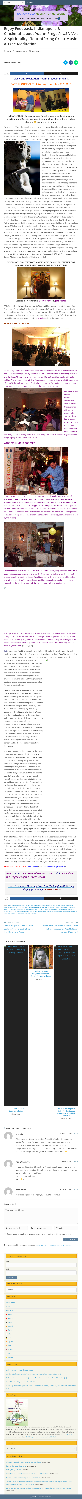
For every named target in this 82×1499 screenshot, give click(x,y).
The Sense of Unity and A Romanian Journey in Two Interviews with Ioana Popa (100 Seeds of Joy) (36, 1378)
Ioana (9, 51)
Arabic (9, 1322)
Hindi (9, 1346)
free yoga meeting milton (25, 910)
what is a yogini (23, 912)
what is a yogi (13, 912)
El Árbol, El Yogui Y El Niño (14, 1470)
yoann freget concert (28, 914)
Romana (10, 1357)
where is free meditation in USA (39, 912)
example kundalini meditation (17, 905)
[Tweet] (61, 73)
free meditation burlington (62, 905)
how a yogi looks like (41, 910)
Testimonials (10, 1310)
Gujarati (10, 1342)
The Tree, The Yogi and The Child (16, 1466)
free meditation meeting (42, 907)
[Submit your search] (23, 2)
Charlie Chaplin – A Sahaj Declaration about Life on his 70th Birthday (27, 1474)
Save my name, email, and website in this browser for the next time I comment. (39, 1234)
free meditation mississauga (59, 907)
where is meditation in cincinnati (60, 912)
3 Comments (36, 51)
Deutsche (10, 1338)
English (9, 1314)
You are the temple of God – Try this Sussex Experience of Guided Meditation (66, 1112)
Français (10, 1318)
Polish (9, 1353)
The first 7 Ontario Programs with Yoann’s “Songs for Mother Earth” (41, 973)
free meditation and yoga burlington (40, 905)
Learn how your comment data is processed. (54, 1245)
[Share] (27, 73)
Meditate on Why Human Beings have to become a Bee (23, 1478)
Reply (76, 1133)
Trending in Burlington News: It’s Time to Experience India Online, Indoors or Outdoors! (33, 1374)
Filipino (9, 1330)
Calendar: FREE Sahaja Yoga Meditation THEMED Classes (23, 1462)
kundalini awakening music (58, 910)
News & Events (21, 51)
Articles (8, 1306)
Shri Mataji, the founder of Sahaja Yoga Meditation (41, 1437)
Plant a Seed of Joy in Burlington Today (15, 1109)
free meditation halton (26, 907)
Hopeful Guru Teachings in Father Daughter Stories (22, 1382)
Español (10, 1326)
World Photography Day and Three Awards (19, 1370)
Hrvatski (10, 1349)
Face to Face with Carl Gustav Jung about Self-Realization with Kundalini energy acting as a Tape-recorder (38, 1488)
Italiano (9, 1334)
